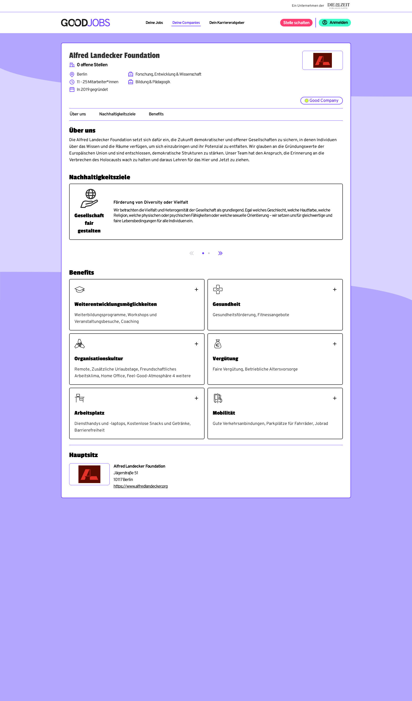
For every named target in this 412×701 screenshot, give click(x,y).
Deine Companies (186, 23)
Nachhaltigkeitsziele (117, 114)
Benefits (156, 114)
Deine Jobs (154, 23)
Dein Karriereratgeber (226, 23)
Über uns (78, 114)
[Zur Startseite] (85, 22)
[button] (203, 253)
